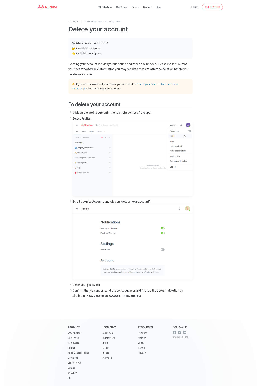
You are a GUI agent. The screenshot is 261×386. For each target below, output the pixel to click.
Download (73, 358)
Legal (141, 343)
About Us (108, 333)
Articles (142, 338)
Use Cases (121, 7)
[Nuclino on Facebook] (174, 332)
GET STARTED (212, 7)
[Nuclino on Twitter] (179, 332)
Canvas (71, 368)
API (69, 378)
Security (72, 373)
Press (106, 353)
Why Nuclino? (105, 7)
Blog (159, 7)
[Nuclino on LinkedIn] (184, 332)
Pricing (135, 7)
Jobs (105, 348)
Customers (109, 338)
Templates (73, 343)
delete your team (147, 84)
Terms (141, 348)
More (118, 21)
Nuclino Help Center (93, 21)
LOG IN (194, 7)
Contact (107, 358)
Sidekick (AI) (74, 363)
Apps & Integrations (78, 353)
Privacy (142, 353)
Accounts (109, 21)
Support (147, 7)
